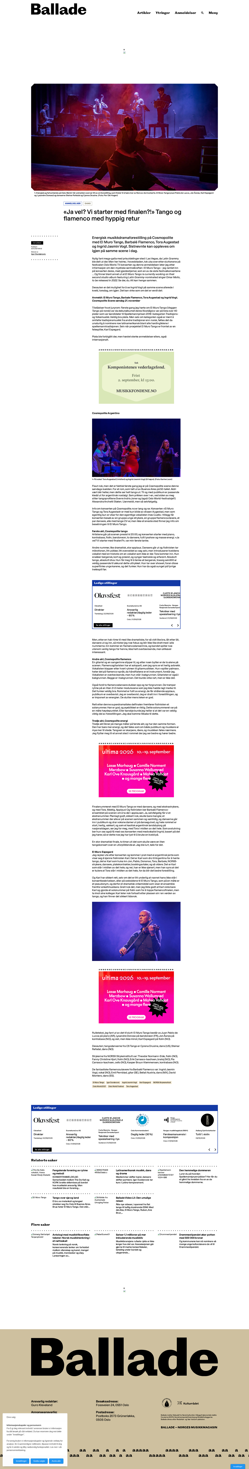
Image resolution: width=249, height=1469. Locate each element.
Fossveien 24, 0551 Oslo (112, 1405)
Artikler (144, 13)
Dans (88, 203)
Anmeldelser (185, 13)
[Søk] (202, 13)
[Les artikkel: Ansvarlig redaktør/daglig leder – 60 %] (141, 604)
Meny (213, 13)
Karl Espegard (145, 1082)
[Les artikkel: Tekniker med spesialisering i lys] (173, 604)
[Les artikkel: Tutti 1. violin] (210, 1129)
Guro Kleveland (41, 1405)
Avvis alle (56, 1461)
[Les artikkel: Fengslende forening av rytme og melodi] (61, 1177)
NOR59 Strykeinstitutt (162, 1082)
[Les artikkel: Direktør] (108, 604)
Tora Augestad (132, 1086)
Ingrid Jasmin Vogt (129, 1082)
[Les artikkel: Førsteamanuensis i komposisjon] (177, 1129)
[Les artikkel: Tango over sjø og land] (61, 1204)
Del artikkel (37, 243)
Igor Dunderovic (113, 1082)
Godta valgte (39, 1461)
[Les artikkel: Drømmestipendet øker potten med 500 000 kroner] (188, 1243)
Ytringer (163, 13)
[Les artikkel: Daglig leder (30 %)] (145, 1129)
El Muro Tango (98, 1082)
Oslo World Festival (116, 1086)
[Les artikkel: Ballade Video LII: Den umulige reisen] (125, 1204)
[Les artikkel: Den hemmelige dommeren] (188, 1177)
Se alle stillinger (103, 625)
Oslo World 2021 (99, 1086)
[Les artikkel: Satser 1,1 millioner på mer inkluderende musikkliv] (125, 1243)
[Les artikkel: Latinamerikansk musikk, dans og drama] (125, 1177)
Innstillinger (237, 1466)
